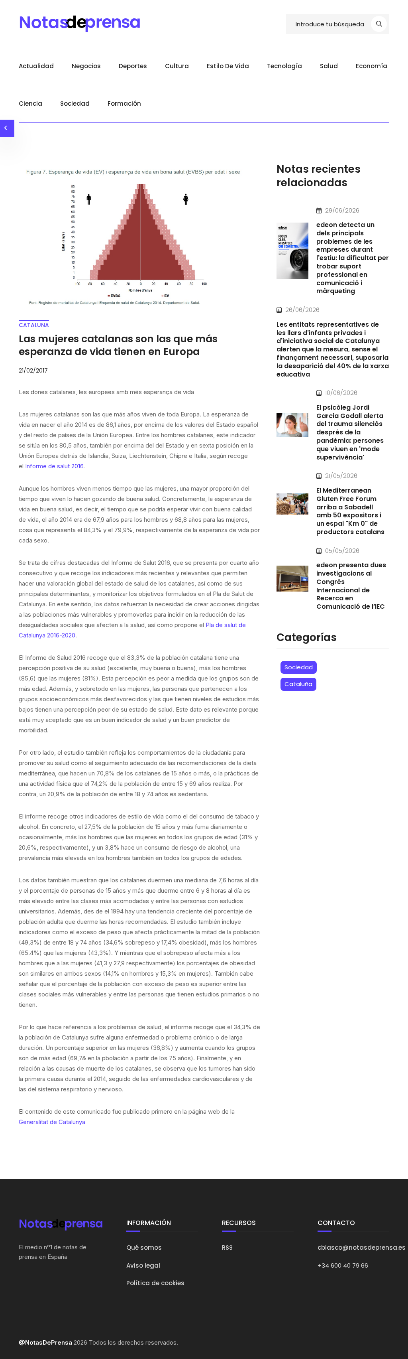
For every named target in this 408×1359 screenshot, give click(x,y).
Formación (124, 103)
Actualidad (36, 66)
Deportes (133, 66)
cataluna (34, 325)
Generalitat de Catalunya (52, 1122)
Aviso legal (143, 1265)
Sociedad (75, 103)
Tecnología (284, 66)
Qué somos (144, 1247)
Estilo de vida (228, 66)
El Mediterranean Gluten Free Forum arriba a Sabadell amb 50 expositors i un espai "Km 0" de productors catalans (350, 511)
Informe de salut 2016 (54, 466)
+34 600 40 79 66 (343, 1265)
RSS (227, 1247)
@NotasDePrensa (45, 1342)
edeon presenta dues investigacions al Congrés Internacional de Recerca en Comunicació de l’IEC (351, 585)
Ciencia (30, 103)
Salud (329, 66)
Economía (371, 66)
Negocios (86, 66)
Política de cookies (155, 1283)
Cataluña (298, 684)
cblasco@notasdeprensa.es (362, 1247)
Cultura (177, 66)
